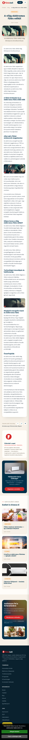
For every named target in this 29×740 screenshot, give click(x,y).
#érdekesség (5, 426)
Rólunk (3, 690)
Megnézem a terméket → (15, 489)
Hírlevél (4, 698)
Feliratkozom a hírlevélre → (14, 617)
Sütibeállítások (5, 720)
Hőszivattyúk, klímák (7, 668)
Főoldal (4, 7)
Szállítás (4, 701)
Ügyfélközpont (6, 703)
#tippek (20, 426)
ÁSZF (3, 714)
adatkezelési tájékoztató (13, 728)
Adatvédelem (5, 717)
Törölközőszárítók (6, 674)
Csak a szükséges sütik (14, 736)
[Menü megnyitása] (25, 2)
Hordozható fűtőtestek (8, 682)
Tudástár (4, 693)
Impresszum (5, 712)
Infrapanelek (5, 676)
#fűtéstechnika (13, 426)
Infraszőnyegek (6, 679)
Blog (9, 7)
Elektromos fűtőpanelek (8, 671)
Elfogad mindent (14, 731)
